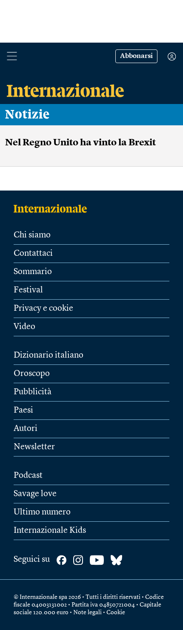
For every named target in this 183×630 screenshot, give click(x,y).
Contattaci (33, 253)
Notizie (27, 114)
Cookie (115, 613)
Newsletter (34, 447)
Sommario (33, 272)
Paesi (23, 410)
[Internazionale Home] (53, 208)
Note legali (87, 613)
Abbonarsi (136, 56)
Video (24, 327)
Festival (28, 290)
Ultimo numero (42, 512)
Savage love (35, 494)
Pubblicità (32, 392)
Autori (25, 429)
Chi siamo (32, 235)
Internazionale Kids (50, 530)
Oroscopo (32, 374)
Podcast (28, 475)
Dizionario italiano (48, 355)
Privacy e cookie (43, 308)
